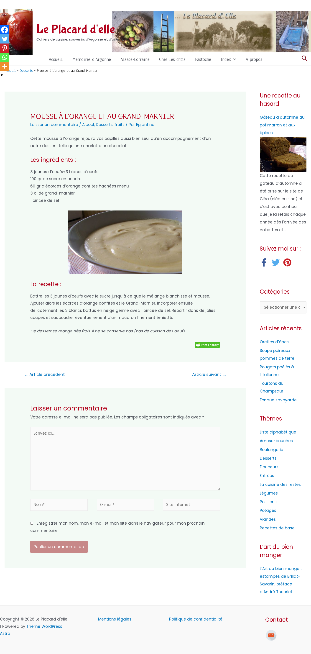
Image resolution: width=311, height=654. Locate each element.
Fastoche (203, 59)
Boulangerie (271, 449)
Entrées (267, 475)
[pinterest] (288, 262)
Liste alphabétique (278, 432)
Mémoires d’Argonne (91, 59)
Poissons (268, 502)
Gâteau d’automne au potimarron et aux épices (282, 125)
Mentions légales (115, 619)
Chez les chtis (172, 59)
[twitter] (277, 262)
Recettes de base (277, 528)
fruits (120, 124)
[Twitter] (4, 39)
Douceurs (269, 467)
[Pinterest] (4, 48)
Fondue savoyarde (278, 400)
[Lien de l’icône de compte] (304, 6)
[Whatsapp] (4, 57)
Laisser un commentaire (54, 124)
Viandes (268, 519)
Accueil (56, 59)
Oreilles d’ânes (274, 342)
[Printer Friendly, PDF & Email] (207, 344)
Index (226, 59)
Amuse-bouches (276, 441)
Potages (268, 510)
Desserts (104, 124)
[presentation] (233, 59)
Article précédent (44, 374)
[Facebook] (4, 29)
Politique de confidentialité (195, 619)
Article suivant (209, 374)
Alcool (88, 124)
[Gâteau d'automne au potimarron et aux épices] (283, 154)
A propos (254, 59)
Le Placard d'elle (75, 29)
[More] (4, 66)
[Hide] (2, 75)
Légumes (269, 493)
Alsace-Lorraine (135, 59)
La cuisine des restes (280, 484)
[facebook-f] (265, 262)
